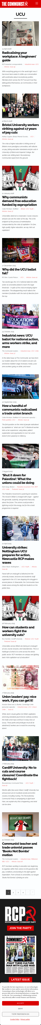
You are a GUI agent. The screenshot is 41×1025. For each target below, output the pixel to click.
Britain (23, 209)
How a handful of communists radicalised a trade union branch (19, 409)
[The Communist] (14, 5)
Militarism (34, 859)
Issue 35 (26, 420)
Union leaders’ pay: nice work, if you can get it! (19, 698)
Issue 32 (21, 489)
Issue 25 (4, 569)
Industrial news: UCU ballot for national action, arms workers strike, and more (20, 341)
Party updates (6, 420)
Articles (6, 67)
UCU (37, 64)
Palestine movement (24, 487)
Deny (20, 1009)
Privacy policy (25, 1019)
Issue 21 (10, 709)
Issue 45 (12, 67)
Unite (37, 351)
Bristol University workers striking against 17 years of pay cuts (20, 128)
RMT (36, 487)
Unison (34, 707)
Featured (15, 489)
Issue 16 (20, 861)
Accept (20, 1003)
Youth (31, 209)
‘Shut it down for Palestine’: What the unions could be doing (18, 479)
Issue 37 (10, 211)
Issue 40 (34, 277)
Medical (27, 639)
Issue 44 (10, 139)
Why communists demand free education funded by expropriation (19, 201)
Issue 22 (13, 641)
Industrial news (30, 64)
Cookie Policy (15, 1019)
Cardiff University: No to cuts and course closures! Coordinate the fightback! (20, 773)
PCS (32, 487)
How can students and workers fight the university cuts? (18, 631)
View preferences (20, 1014)
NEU (3, 861)
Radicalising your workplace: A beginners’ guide (19, 56)
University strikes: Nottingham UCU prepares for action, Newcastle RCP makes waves (18, 555)
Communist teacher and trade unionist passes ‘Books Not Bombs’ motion (19, 849)
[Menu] (37, 3)
